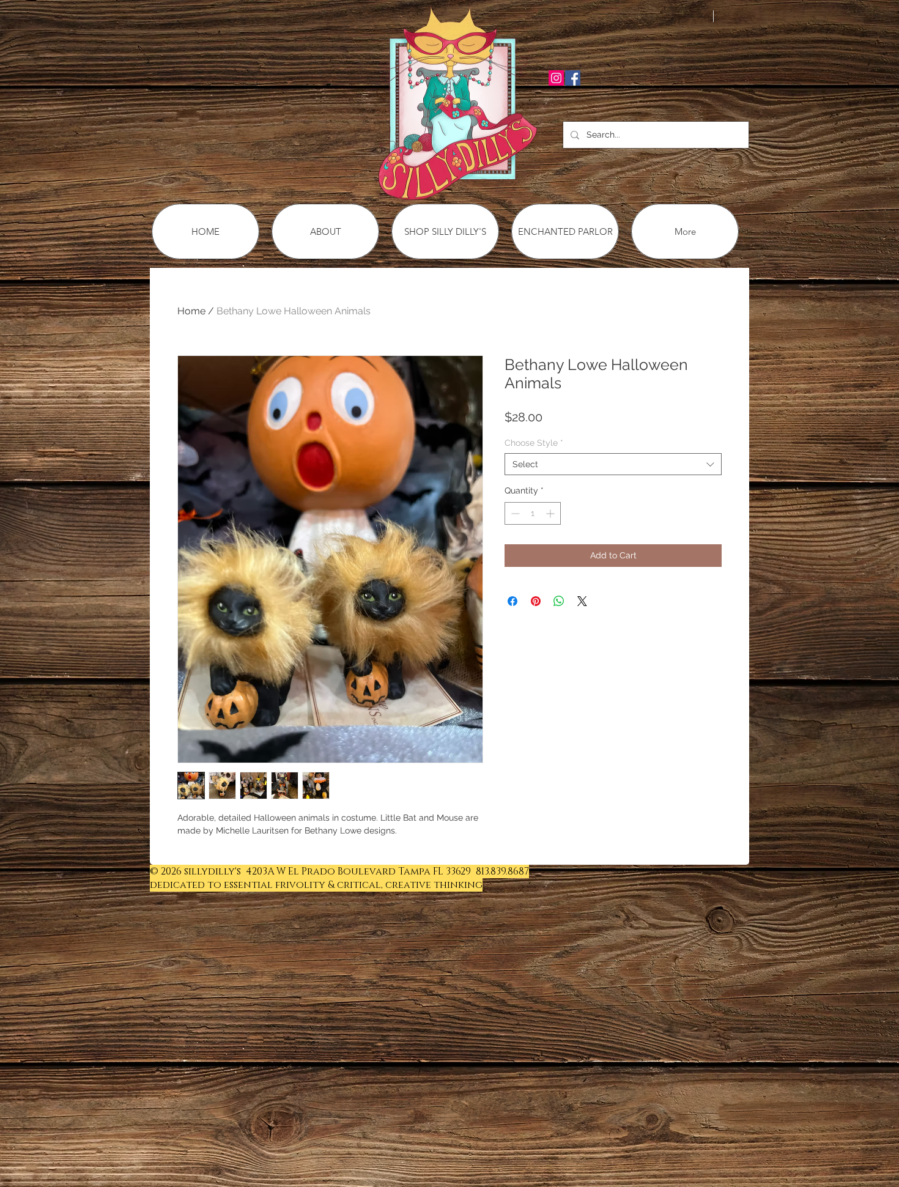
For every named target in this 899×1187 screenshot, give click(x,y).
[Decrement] (514, 513)
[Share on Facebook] (512, 601)
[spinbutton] (533, 513)
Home (191, 311)
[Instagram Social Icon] (556, 78)
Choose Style (534, 443)
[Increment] (551, 513)
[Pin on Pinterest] (535, 601)
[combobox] (613, 464)
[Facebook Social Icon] (572, 78)
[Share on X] (582, 601)
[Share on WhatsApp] (559, 601)
